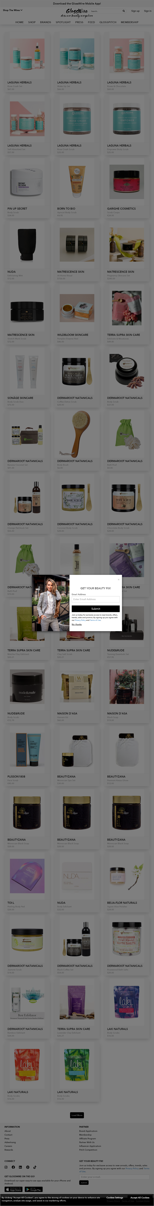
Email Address (79, 594)
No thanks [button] (77, 624)
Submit (95, 608)
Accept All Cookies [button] (140, 1197)
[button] (77, 1200)
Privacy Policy (80, 620)
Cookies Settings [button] (114, 1197)
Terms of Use (95, 620)
